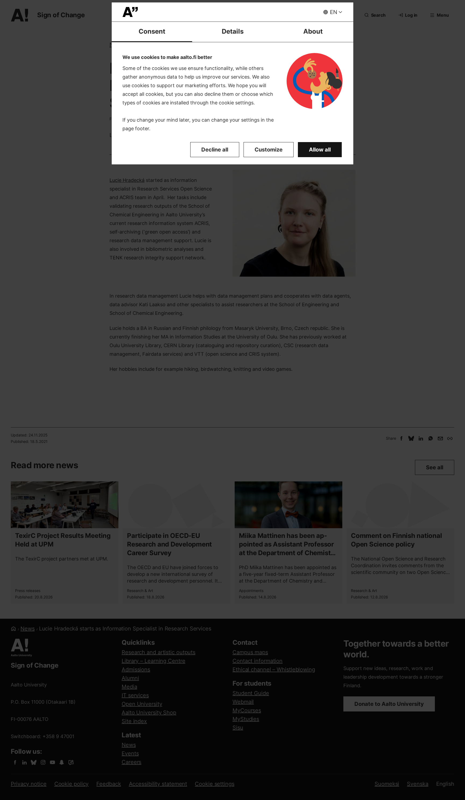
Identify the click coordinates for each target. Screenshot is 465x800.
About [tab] (313, 31)
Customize (269, 149)
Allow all (320, 149)
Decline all (214, 149)
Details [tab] (233, 31)
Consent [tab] (152, 31)
